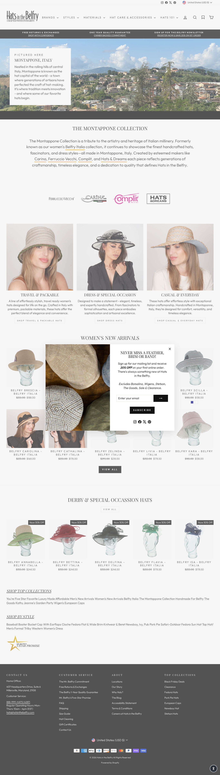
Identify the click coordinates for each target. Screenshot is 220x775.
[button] (213, 768)
